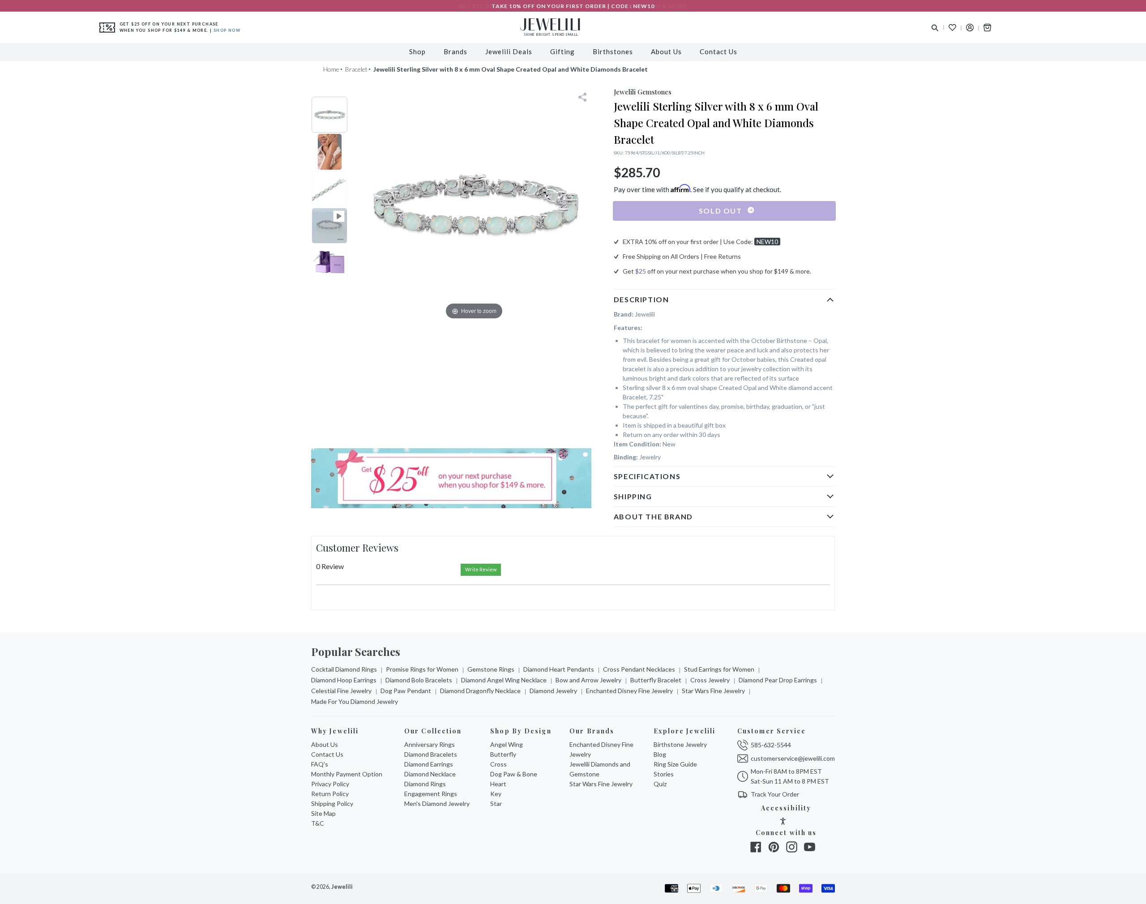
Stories (664, 774)
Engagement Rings (430, 793)
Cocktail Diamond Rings (344, 669)
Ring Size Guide (675, 764)
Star (496, 803)
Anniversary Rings (429, 744)
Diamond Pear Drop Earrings (778, 680)
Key (495, 793)
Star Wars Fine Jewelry (713, 690)
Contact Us (327, 754)
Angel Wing (506, 744)
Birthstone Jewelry (680, 744)
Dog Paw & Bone (513, 774)
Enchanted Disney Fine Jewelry (629, 690)
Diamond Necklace (430, 774)
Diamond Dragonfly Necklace (480, 690)
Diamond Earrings (428, 764)
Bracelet (356, 69)
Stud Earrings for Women (719, 669)
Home (331, 69)
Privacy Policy (330, 784)
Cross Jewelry (710, 680)
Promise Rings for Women (422, 669)
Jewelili (342, 886)
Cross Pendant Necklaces (639, 669)
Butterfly (503, 754)
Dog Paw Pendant (406, 690)
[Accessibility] (783, 822)
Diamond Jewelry (553, 690)
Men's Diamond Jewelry (437, 803)
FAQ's (319, 764)
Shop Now (227, 30)
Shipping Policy (332, 803)
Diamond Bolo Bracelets (418, 680)
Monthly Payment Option (346, 774)
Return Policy (330, 793)
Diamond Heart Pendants (558, 669)
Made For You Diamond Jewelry (354, 701)
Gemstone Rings (490, 669)
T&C (317, 823)
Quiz (660, 784)
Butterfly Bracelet (655, 680)
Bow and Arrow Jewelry (588, 680)
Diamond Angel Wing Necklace (504, 680)
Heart (498, 784)
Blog (660, 754)
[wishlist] (952, 27)
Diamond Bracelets (430, 754)
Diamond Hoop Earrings (343, 680)
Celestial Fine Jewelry (341, 690)
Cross (498, 764)
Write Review (480, 569)
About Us (324, 744)
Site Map (323, 813)
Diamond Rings (425, 784)
